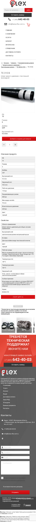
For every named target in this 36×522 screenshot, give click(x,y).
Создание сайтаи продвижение (15, 505)
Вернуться (18, 306)
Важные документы (9, 405)
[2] (12, 325)
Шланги (13, 63)
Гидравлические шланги (26, 63)
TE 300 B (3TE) (21, 67)
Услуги (8, 37)
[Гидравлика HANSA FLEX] (18, 3)
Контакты (9, 56)
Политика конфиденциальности (25, 498)
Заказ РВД (6, 399)
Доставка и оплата (13, 52)
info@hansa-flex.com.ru (16, 24)
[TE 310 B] (18, 96)
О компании (10, 34)
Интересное (10, 45)
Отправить (15, 492)
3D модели (6, 402)
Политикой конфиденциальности (13, 480)
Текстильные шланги (7, 67)
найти (28, 10)
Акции (5, 394)
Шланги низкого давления (11, 65)
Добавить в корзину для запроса (20, 139)
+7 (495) (20, 19)
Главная (9, 30)
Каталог (9, 41)
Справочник (10, 48)
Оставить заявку (17, 15)
